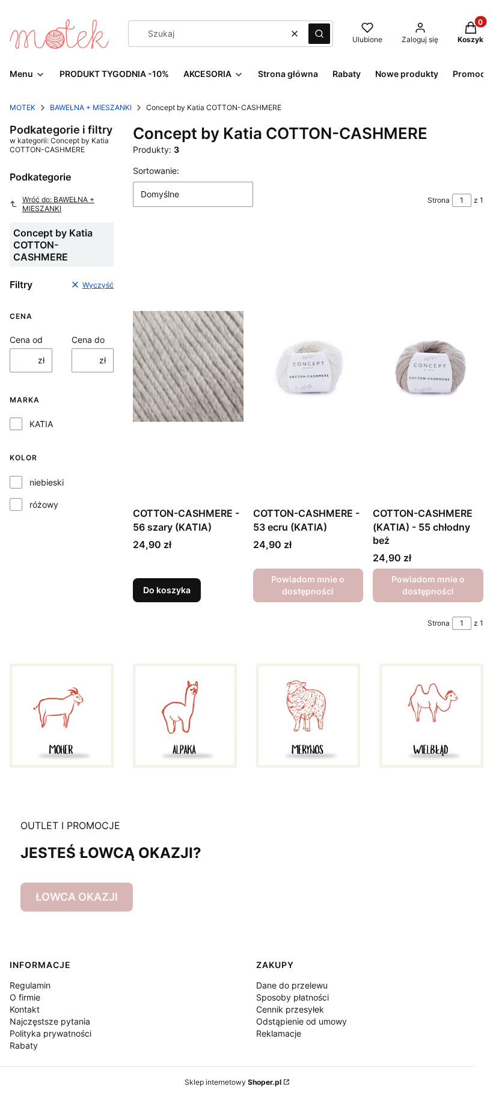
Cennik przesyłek (290, 1009)
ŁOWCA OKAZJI (76, 896)
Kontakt (25, 1009)
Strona (438, 200)
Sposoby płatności (292, 997)
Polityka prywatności (50, 1033)
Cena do (88, 340)
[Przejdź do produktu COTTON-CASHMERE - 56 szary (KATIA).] (188, 366)
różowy (43, 504)
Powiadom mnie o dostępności (307, 585)
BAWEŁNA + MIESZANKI (91, 107)
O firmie (25, 997)
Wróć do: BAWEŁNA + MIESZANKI (58, 204)
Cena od (26, 340)
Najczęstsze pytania (50, 1021)
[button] (319, 33)
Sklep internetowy (233, 1082)
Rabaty (24, 1045)
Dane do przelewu (292, 985)
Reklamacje (278, 1033)
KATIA (41, 424)
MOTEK (22, 107)
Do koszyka (167, 590)
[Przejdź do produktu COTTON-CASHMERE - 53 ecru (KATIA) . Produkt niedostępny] (308, 366)
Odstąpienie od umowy (301, 1021)
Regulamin (30, 985)
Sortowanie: (156, 170)
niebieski (46, 482)
